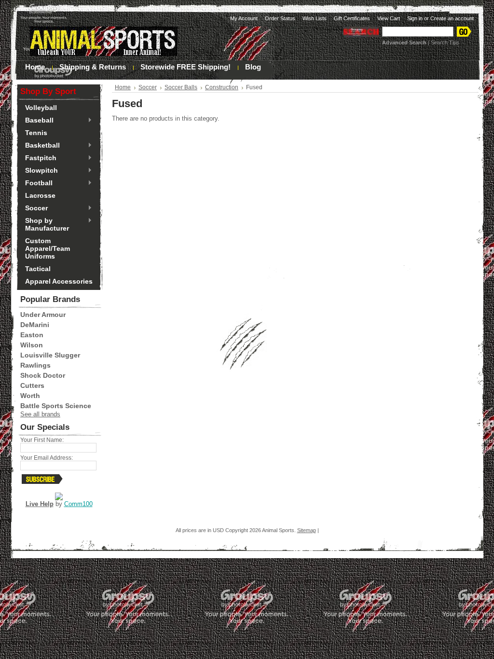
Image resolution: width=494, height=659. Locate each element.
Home (123, 87)
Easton (31, 335)
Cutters (32, 385)
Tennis (36, 133)
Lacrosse (40, 195)
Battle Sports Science (55, 406)
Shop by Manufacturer (44, 224)
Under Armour (43, 314)
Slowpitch (39, 170)
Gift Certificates (352, 18)
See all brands (40, 414)
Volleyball (41, 107)
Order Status (280, 18)
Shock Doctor (42, 375)
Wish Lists (314, 18)
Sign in (415, 18)
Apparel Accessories (59, 281)
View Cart (388, 18)
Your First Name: (42, 440)
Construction (221, 87)
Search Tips (445, 42)
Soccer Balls (181, 87)
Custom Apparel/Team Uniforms (47, 248)
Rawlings (35, 365)
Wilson (31, 345)
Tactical (38, 269)
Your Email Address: (46, 458)
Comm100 (78, 504)
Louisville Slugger (50, 355)
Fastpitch (38, 158)
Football (36, 183)
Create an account (452, 18)
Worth (30, 395)
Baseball (37, 120)
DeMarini (34, 325)
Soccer (34, 208)
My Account (244, 18)
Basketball (40, 145)
